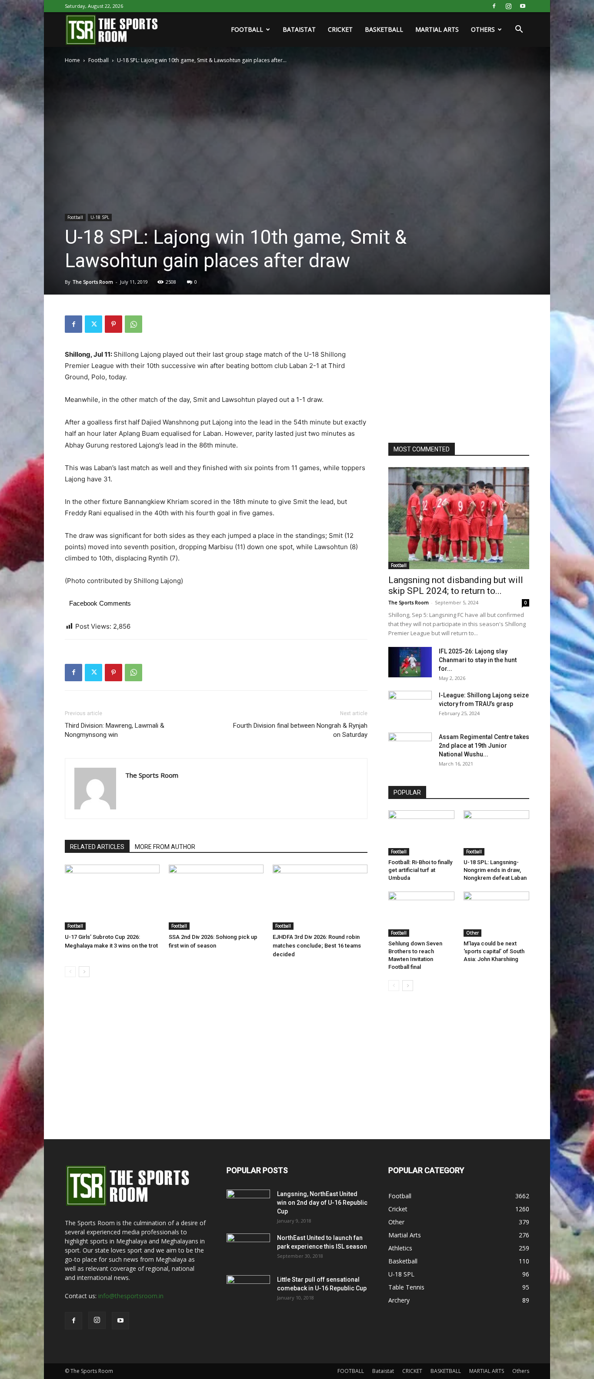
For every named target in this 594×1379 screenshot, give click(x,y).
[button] (518, 30)
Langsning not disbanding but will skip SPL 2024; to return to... (455, 585)
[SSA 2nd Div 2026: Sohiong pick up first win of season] (216, 897)
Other (472, 933)
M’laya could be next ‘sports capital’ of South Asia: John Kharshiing (494, 951)
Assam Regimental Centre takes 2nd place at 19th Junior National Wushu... (484, 745)
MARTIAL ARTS (437, 29)
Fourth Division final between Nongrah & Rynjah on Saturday (300, 730)
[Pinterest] (113, 324)
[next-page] (84, 971)
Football (98, 60)
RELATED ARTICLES (97, 846)
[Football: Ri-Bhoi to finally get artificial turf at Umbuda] (421, 832)
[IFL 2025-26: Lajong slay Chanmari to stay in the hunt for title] (410, 662)
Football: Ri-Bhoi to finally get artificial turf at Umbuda (420, 870)
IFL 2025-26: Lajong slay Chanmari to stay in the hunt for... (478, 660)
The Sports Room (93, 281)
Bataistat (299, 29)
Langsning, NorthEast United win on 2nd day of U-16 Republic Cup (322, 1202)
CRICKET (340, 29)
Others (483, 29)
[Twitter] (93, 324)
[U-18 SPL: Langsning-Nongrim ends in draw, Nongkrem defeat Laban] (497, 832)
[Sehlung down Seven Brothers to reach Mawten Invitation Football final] (421, 914)
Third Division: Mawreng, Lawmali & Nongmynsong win (114, 730)
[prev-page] (70, 971)
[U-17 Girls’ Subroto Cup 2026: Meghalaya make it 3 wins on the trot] (112, 897)
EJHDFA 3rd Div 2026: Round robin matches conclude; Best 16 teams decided (317, 946)
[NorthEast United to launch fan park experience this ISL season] (248, 1248)
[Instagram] (508, 6)
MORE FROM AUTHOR (165, 846)
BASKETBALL (384, 29)
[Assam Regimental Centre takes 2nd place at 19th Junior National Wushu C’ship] (410, 748)
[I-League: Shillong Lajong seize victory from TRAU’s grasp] (410, 706)
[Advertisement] (453, 369)
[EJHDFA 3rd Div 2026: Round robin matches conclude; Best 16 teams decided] (320, 897)
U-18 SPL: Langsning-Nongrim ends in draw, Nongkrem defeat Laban (495, 870)
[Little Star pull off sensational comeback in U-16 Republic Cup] (248, 1290)
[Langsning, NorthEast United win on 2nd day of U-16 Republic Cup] (248, 1205)
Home (72, 60)
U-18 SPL (99, 217)
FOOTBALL (247, 29)
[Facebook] (494, 6)
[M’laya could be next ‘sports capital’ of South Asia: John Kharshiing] (497, 914)
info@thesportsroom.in (131, 1296)
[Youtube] (522, 6)
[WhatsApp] (133, 324)
